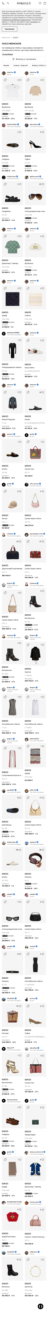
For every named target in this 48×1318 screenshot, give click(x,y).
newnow (10, 72)
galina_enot (34, 176)
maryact (33, 842)
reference (33, 1252)
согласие (34, 22)
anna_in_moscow (36, 1152)
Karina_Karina (12, 1100)
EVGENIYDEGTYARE (14, 1202)
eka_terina (34, 124)
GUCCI (5, 104)
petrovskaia (34, 739)
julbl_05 (33, 790)
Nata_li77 (10, 1048)
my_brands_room (36, 534)
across (32, 998)
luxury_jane (34, 1202)
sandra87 (10, 790)
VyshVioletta (12, 124)
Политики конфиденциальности (16, 20)
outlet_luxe (11, 176)
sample (10, 894)
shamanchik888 (13, 333)
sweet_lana (11, 842)
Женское (6, 38)
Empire (9, 583)
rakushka (33, 1048)
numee (32, 946)
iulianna (10, 534)
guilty (32, 434)
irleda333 (10, 998)
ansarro (10, 434)
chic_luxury (34, 484)
